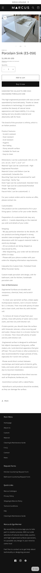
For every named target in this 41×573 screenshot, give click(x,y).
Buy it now (20, 84)
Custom (6, 433)
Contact (7, 453)
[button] (2, 7)
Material (7, 438)
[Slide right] (25, 46)
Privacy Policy (9, 496)
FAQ (5, 511)
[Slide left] (16, 46)
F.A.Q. (6, 448)
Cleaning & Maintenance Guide (15, 443)
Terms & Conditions (11, 506)
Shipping (4, 61)
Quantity (4, 65)
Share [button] (6, 401)
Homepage (8, 423)
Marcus (17, 571)
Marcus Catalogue (10, 491)
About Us (7, 428)
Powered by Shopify (25, 571)
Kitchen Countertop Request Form (16, 472)
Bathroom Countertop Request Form (17, 477)
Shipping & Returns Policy (13, 501)
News (6, 458)
